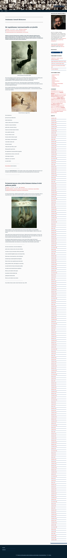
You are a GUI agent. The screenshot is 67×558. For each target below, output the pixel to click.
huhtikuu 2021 (53, 236)
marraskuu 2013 (54, 425)
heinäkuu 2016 (53, 357)
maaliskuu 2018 (54, 315)
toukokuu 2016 (53, 361)
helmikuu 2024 (53, 173)
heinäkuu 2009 (53, 535)
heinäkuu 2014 (53, 408)
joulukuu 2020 (53, 245)
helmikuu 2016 (53, 368)
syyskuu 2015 (53, 378)
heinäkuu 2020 (53, 255)
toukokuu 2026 (53, 122)
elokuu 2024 (53, 164)
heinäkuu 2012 (53, 459)
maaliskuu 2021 (54, 238)
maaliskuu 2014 (54, 416)
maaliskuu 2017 (54, 340)
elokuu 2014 (53, 406)
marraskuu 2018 (54, 298)
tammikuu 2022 (54, 217)
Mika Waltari (62, 102)
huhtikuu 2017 (53, 338)
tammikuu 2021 (54, 243)
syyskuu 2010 (53, 505)
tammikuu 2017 (54, 344)
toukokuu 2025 (53, 145)
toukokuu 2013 (53, 438)
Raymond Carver (59, 106)
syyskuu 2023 (53, 179)
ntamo (61, 103)
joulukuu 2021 (53, 219)
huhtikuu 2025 (53, 147)
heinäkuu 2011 (53, 484)
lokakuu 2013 (53, 427)
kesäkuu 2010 (53, 512)
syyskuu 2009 (53, 531)
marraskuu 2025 (54, 135)
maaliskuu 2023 (54, 192)
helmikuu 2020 (53, 266)
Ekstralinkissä (8, 165)
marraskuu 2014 (54, 399)
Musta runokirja (56, 103)
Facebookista (60, 39)
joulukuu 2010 (53, 499)
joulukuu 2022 (53, 196)
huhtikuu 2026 (53, 124)
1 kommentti (22, 187)
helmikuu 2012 (53, 469)
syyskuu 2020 (53, 251)
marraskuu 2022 (54, 198)
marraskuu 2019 (54, 272)
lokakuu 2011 (53, 478)
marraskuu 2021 (54, 221)
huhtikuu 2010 (53, 516)
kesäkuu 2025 (53, 143)
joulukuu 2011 (53, 474)
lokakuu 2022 (53, 200)
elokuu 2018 (53, 304)
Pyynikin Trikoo (53, 106)
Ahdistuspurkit (60, 45)
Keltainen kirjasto (57, 99)
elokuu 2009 (53, 533)
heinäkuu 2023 (53, 183)
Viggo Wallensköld (63, 110)
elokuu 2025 (53, 139)
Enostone (59, 95)
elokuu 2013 (53, 431)
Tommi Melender (53, 110)
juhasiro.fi (64, 38)
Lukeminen (54, 77)
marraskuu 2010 (54, 501)
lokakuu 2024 (53, 160)
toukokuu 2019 (53, 285)
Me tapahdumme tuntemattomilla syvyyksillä (21, 27)
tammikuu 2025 (54, 154)
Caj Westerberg (9, 32)
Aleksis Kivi (57, 92)
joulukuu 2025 (53, 132)
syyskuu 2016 (53, 353)
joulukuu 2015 (53, 372)
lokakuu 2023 (53, 177)
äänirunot (62, 46)
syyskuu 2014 (53, 404)
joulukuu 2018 (53, 296)
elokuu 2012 (53, 457)
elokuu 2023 (53, 181)
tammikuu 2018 (54, 319)
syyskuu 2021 (53, 226)
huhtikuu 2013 (53, 440)
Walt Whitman (57, 111)
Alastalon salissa (53, 92)
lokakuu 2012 (53, 452)
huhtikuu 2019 (53, 287)
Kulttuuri (53, 79)
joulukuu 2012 (53, 448)
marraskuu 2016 (54, 349)
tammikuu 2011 (54, 497)
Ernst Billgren (64, 95)
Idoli (62, 96)
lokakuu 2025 (53, 137)
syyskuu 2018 (53, 302)
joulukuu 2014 (53, 397)
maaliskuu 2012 (54, 467)
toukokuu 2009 (53, 539)
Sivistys (53, 82)
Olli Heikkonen (13, 190)
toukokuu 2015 (53, 387)
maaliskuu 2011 (54, 493)
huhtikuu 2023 (53, 190)
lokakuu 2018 (53, 300)
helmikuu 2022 (53, 215)
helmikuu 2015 (53, 393)
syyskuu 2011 (53, 480)
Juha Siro (7, 29)
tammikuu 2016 (54, 370)
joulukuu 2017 (53, 321)
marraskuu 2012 (54, 450)
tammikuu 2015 (54, 395)
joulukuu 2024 (53, 156)
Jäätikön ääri (8, 190)
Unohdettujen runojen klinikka (57, 83)
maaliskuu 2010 (54, 518)
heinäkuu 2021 (53, 230)
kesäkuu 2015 (53, 385)
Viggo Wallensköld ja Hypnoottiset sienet (58, 61)
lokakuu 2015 (53, 376)
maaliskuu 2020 (54, 264)
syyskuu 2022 (53, 202)
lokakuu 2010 (53, 503)
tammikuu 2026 (54, 130)
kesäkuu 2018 (53, 308)
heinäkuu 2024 (53, 166)
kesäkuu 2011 (53, 486)
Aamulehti (53, 91)
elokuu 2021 (53, 228)
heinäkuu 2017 (53, 332)
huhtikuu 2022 (53, 211)
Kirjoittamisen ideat (55, 74)
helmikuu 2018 (53, 317)
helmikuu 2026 (53, 128)
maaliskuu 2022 (54, 213)
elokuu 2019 (53, 279)
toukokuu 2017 (53, 336)
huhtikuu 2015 (53, 389)
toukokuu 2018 (53, 310)
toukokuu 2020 (53, 260)
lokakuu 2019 (53, 274)
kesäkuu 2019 (53, 283)
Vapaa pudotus (58, 110)
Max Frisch (14, 32)
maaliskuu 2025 (54, 149)
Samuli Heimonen (19, 32)
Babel (52, 94)
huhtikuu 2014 (53, 414)
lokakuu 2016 (53, 351)
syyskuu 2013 (53, 429)
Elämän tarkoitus (54, 95)
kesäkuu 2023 (53, 185)
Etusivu (3, 547)
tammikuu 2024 (54, 175)
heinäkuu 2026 (53, 118)
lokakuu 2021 (53, 224)
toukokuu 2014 (53, 412)
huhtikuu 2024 (53, 171)
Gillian (50, 555)
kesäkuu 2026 (53, 120)
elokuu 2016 (53, 355)
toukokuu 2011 (53, 488)
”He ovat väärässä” (54, 69)
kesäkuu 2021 (53, 232)
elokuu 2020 (53, 253)
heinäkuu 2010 (53, 510)
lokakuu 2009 (53, 529)
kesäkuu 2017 (53, 334)
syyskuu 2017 (53, 327)
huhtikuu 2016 (53, 363)
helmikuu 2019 (53, 291)
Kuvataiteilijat (54, 84)
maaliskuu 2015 (54, 391)
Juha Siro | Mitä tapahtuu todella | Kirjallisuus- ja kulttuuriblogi (28, 555)
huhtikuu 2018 (53, 313)
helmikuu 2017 (53, 342)
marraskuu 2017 (54, 323)
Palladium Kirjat (55, 104)
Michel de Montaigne (57, 102)
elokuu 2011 (53, 482)
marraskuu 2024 (54, 158)
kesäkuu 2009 (53, 537)
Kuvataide (8, 30)
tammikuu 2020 (54, 268)
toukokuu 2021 (53, 234)
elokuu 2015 (53, 380)
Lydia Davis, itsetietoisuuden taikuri (57, 63)
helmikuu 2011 (53, 495)
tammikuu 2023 (54, 194)
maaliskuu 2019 (54, 289)
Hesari (60, 96)
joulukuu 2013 (53, 423)
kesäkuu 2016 (53, 359)
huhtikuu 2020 (53, 262)
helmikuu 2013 (53, 444)
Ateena (61, 92)
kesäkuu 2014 (53, 410)
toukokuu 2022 (53, 209)
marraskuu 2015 (54, 374)
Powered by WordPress (42, 555)
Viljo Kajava (52, 111)
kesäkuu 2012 (53, 461)
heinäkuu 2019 (53, 281)
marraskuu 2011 (54, 476)
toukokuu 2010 (53, 514)
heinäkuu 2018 (53, 306)
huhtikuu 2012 (53, 465)
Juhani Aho (55, 98)
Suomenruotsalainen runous (20, 30)
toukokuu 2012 (53, 463)
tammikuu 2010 (54, 522)
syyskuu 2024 (53, 162)
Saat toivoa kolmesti (57, 107)
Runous (53, 76)
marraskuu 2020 (54, 247)
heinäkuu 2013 (53, 433)
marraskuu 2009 (54, 527)
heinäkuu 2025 (53, 141)
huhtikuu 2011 (53, 491)
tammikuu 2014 (54, 421)
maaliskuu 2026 (54, 126)
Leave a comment (23, 29)
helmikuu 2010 (53, 520)
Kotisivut (4, 549)
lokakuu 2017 (53, 325)
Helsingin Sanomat (55, 96)
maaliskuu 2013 (54, 442)
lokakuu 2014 (53, 402)
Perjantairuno (12, 30)
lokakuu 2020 (53, 249)
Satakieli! (63, 107)
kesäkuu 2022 (53, 207)
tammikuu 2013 (54, 446)
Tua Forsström (25, 32)
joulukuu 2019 (53, 270)
